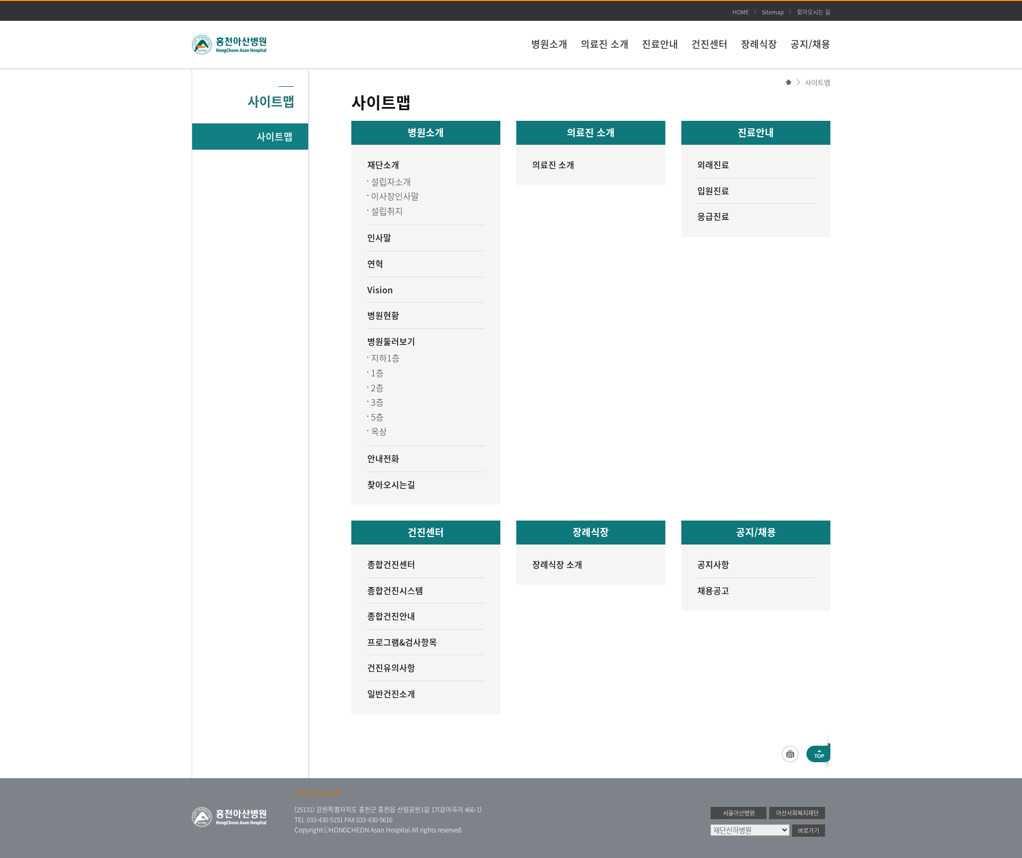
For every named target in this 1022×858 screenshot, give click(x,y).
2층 (377, 387)
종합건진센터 (391, 564)
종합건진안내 (391, 615)
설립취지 (387, 210)
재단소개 (383, 164)
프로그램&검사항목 (402, 642)
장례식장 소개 (557, 564)
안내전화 (383, 458)
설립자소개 (391, 181)
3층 (377, 401)
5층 (377, 416)
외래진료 (713, 164)
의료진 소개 (605, 44)
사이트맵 (817, 82)
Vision (380, 289)
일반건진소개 (391, 693)
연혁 (375, 263)
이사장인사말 (395, 195)
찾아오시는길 (391, 484)
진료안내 (660, 44)
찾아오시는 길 (813, 11)
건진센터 (709, 44)
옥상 (379, 431)
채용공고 (713, 590)
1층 (377, 372)
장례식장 (759, 44)
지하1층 (385, 357)
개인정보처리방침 (317, 793)
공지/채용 (810, 44)
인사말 (379, 237)
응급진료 (713, 216)
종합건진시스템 (395, 590)
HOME (740, 11)
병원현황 (383, 315)
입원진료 (713, 190)
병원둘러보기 (391, 341)
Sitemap (773, 11)
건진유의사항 (391, 667)
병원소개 (549, 44)
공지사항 (713, 564)
